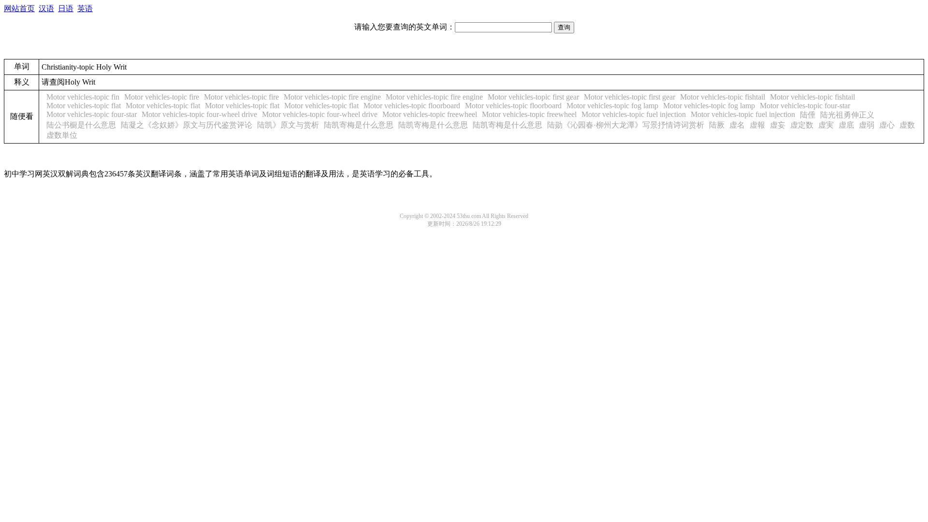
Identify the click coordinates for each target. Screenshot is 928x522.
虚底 (846, 125)
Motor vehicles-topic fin (82, 97)
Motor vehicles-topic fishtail (722, 97)
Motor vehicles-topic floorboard (411, 106)
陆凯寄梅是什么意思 (358, 125)
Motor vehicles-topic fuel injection (633, 114)
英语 (85, 8)
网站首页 (19, 8)
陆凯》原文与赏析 (288, 125)
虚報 (757, 125)
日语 (65, 8)
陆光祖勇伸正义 (847, 115)
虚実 (826, 125)
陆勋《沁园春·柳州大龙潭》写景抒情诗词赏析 (625, 125)
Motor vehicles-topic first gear (533, 97)
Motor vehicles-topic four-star (805, 106)
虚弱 (866, 125)
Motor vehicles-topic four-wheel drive (199, 114)
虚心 (887, 125)
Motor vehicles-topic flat (83, 106)
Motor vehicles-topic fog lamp (612, 106)
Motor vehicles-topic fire (161, 97)
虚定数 (801, 125)
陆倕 (807, 115)
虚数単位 (61, 135)
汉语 (46, 8)
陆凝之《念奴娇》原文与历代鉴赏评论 (186, 125)
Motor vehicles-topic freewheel (429, 114)
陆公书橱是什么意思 (81, 125)
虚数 (907, 125)
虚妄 (777, 125)
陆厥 (717, 125)
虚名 (737, 125)
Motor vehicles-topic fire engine (332, 97)
